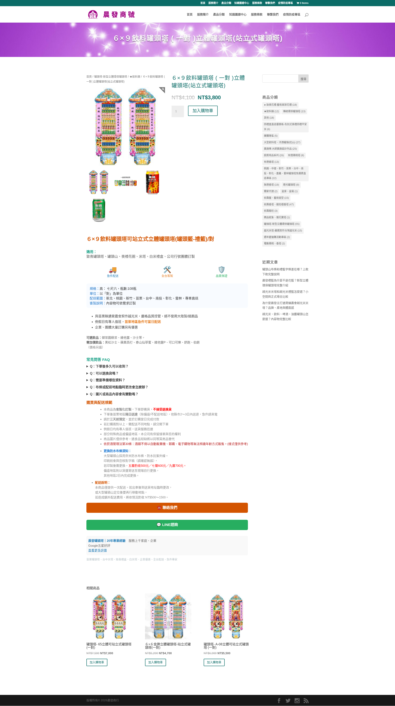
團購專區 (271, 135)
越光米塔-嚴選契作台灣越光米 (283, 230)
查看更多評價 (97, 550)
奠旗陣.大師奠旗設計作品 (280, 148)
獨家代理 (271, 191)
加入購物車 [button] (97, 662)
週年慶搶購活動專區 (277, 237)
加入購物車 (203, 111)
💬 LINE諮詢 (167, 525)
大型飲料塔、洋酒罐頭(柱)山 (282, 142)
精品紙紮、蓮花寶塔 (277, 217)
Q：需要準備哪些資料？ (107, 380)
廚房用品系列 (274, 155)
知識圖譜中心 (241, 3)
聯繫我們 (270, 3)
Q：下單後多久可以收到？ (109, 366)
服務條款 (257, 3)
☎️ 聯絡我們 (167, 508)
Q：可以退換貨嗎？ (104, 373)
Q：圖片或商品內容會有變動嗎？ (114, 394)
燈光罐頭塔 (291, 184)
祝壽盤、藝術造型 (276, 197)
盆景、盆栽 (290, 191)
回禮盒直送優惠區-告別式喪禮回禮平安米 (285, 127)
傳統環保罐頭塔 (294, 111)
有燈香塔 (271, 162)
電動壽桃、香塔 (274, 243)
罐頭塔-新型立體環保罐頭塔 (110, 76)
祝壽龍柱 (271, 210)
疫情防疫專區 (285, 3)
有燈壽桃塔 (296, 155)
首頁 (202, 3)
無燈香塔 (271, 184)
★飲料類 (135, 76)
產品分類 (226, 3)
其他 (269, 117)
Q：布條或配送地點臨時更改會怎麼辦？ (119, 387)
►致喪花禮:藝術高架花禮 (280, 104)
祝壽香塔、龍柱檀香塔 (279, 204)
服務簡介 (213, 3)
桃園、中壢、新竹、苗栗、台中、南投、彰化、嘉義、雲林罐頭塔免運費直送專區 (285, 173)
